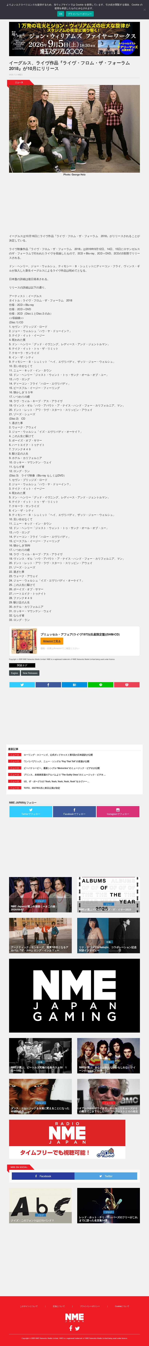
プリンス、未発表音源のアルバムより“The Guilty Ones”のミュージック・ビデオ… (65, 774)
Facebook (44, 1176)
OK (61, 13)
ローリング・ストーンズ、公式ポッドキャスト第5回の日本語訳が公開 (58, 754)
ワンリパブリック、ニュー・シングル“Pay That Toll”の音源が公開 (56, 761)
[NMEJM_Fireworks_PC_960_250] (74, 39)
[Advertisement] (74, 205)
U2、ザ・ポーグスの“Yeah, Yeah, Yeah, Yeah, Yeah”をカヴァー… (56, 781)
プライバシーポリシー (90, 1306)
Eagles (14, 672)
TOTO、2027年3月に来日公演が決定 (42, 788)
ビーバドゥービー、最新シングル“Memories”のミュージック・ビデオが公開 (62, 768)
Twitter (107, 1176)
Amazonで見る (52, 641)
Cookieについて (122, 1306)
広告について (59, 1306)
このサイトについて (29, 1306)
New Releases (30, 672)
